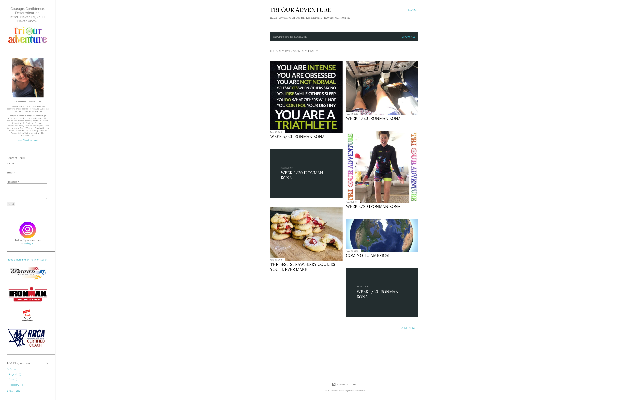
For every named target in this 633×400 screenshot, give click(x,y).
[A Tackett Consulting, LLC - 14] (27, 43)
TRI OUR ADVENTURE (300, 10)
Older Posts (409, 327)
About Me (298, 17)
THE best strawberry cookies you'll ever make (302, 267)
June (13, 379)
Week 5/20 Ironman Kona (297, 136)
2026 (11, 369)
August (14, 374)
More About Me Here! (28, 140)
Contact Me (342, 17)
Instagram (29, 243)
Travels (329, 17)
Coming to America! (367, 255)
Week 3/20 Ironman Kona (373, 206)
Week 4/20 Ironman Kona (373, 118)
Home (273, 17)
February (15, 384)
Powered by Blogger (347, 384)
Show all (408, 36)
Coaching (285, 17)
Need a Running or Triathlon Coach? (27, 259)
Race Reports (314, 17)
